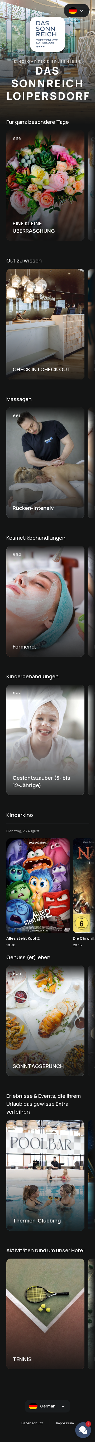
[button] (83, 1430)
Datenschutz (32, 1423)
